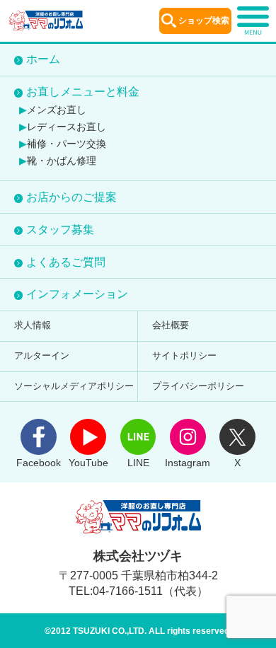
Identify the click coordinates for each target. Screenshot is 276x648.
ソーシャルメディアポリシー (74, 386)
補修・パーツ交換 (66, 144)
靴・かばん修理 (61, 161)
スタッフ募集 (60, 230)
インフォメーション (77, 294)
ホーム (43, 59)
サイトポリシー (184, 356)
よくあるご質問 (65, 262)
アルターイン (41, 356)
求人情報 (32, 325)
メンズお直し (56, 110)
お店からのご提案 (71, 197)
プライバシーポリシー (198, 386)
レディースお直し (66, 127)
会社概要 (170, 325)
